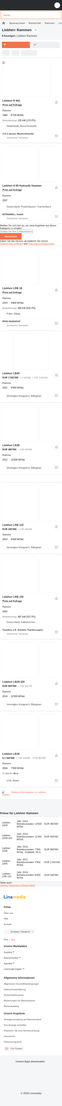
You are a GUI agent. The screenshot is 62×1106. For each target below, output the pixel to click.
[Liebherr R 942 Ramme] (31, 79)
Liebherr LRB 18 (12, 288)
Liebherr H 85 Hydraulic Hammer (22, 185)
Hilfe (6, 918)
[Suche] (57, 15)
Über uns (8, 913)
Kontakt (7, 924)
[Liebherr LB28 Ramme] (31, 423)
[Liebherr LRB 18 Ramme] (31, 266)
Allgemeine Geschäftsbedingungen (21, 984)
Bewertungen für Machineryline (19, 1000)
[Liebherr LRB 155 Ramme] (31, 575)
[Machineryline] (4, 23)
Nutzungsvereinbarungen (41, 243)
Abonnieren (10, 236)
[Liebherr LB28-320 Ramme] (31, 660)
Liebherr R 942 (11, 100)
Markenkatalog (11, 1006)
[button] (57, 5)
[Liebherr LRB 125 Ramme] (31, 503)
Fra (13, 939)
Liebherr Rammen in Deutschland (17, 885)
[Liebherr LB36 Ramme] (31, 732)
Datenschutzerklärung (15, 989)
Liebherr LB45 (11, 373)
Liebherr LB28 (11, 445)
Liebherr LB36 (11, 754)
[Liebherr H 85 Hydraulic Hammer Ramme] (31, 164)
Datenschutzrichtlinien (11, 243)
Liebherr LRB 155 (13, 596)
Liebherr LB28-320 (13, 681)
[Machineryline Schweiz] (22, 5)
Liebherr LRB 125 (13, 525)
